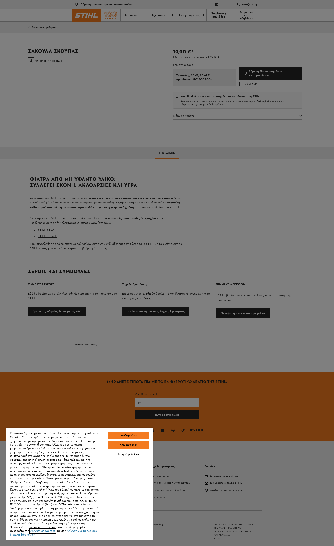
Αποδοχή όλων (128, 435)
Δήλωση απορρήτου (43, 531)
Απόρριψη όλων (129, 445)
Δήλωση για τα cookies (82, 531)
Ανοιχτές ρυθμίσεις (128, 454)
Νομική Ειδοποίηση (22, 535)
